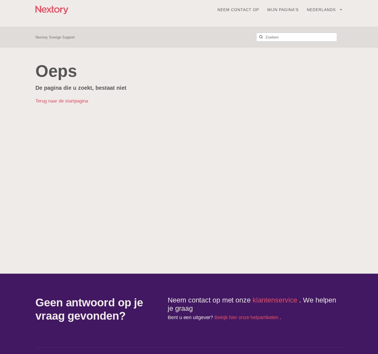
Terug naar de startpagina (61, 101)
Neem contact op (238, 9)
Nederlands (322, 9)
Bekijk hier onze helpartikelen (247, 317)
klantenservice (276, 300)
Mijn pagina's (283, 9)
